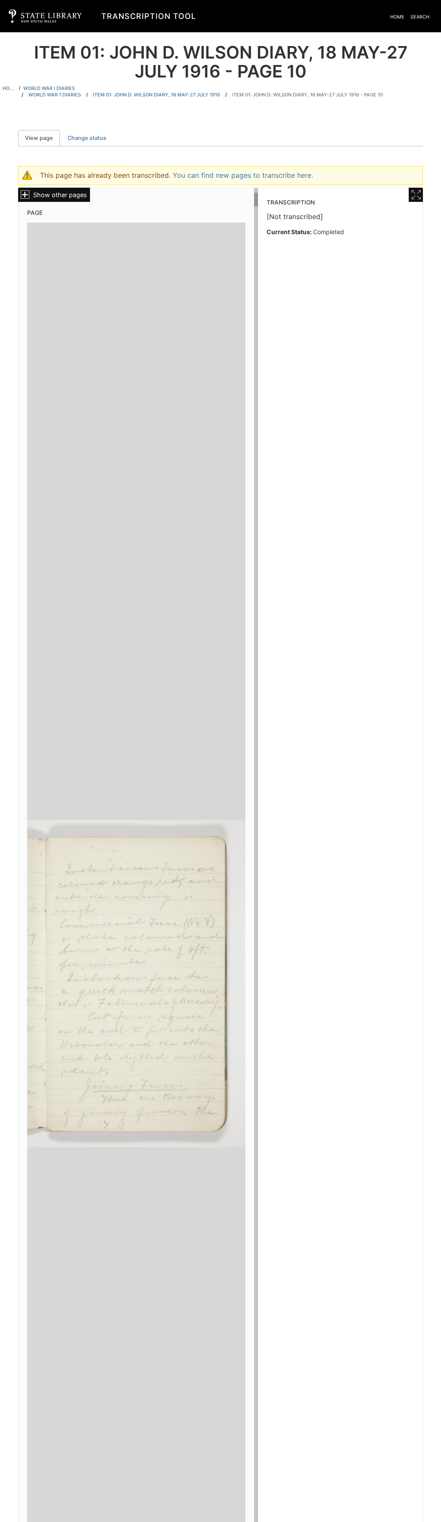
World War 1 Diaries (54, 95)
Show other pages (60, 194)
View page (42, 138)
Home (397, 17)
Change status (87, 138)
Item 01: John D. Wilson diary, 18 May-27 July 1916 (156, 95)
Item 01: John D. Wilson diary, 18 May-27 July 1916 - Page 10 (307, 95)
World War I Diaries (49, 88)
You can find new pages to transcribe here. (243, 175)
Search (419, 17)
